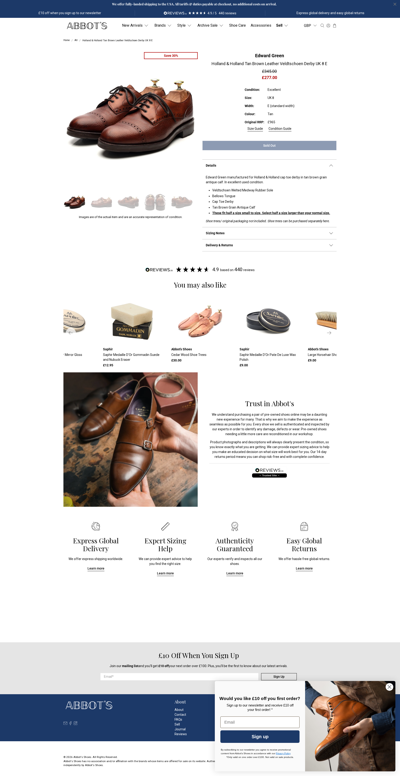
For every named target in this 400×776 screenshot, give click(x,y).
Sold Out (269, 145)
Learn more (96, 568)
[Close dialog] (389, 687)
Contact (180, 714)
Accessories (261, 25)
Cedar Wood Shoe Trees (188, 355)
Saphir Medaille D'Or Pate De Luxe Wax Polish (268, 357)
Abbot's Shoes (82, 757)
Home (66, 40)
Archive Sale (207, 25)
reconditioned (279, 434)
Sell (279, 25)
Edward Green (269, 55)
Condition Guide (280, 128)
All (76, 40)
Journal (180, 729)
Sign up (260, 736)
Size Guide (255, 128)
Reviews (181, 734)
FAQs (178, 719)
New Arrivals (132, 25)
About (179, 710)
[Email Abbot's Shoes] (65, 724)
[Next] (329, 333)
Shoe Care (237, 25)
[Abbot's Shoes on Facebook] (70, 724)
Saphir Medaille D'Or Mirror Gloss (58, 355)
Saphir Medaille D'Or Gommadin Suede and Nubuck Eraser (131, 357)
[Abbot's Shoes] (87, 25)
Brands (160, 25)
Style (181, 25)
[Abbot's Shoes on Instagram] (76, 724)
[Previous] (71, 333)
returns (220, 457)
